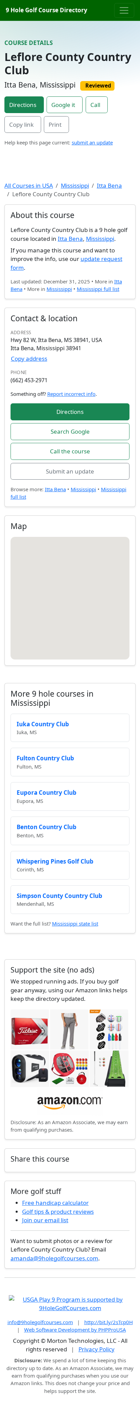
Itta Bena (109, 185)
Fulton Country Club (45, 758)
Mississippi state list (75, 923)
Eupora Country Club (46, 792)
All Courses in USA (28, 185)
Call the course (70, 451)
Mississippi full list (98, 288)
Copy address (29, 358)
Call (95, 105)
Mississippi (75, 185)
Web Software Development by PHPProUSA (75, 1329)
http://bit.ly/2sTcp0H (108, 1322)
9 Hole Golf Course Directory (46, 10)
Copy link (21, 124)
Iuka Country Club (43, 724)
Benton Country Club (46, 827)
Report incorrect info (71, 393)
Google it (63, 105)
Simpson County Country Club (59, 896)
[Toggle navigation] (124, 10)
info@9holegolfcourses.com (40, 1322)
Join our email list (45, 1220)
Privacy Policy (96, 1349)
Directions (22, 105)
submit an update (92, 142)
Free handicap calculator (55, 1203)
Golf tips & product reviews (58, 1211)
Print (55, 124)
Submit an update (70, 471)
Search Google (70, 431)
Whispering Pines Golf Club (55, 861)
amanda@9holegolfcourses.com (54, 1258)
